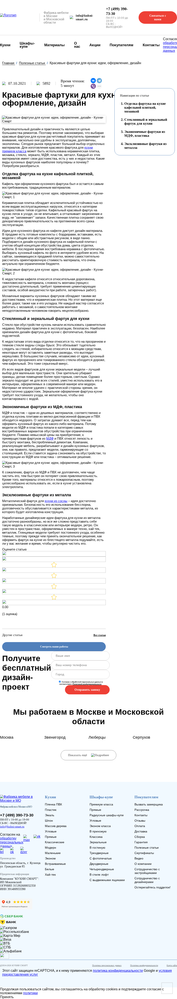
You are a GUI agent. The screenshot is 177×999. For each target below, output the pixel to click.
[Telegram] (99, 80)
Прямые (51, 836)
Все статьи (99, 635)
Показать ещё (78, 755)
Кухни (50, 797)
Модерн (50, 847)
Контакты (151, 45)
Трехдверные (99, 853)
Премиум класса (101, 804)
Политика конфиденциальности (144, 965)
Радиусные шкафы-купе (107, 815)
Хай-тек (50, 874)
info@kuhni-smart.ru (84, 17)
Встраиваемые (55, 863)
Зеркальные (98, 842)
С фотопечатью (101, 858)
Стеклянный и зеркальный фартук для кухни (145, 121)
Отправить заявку (87, 689)
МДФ (50, 438)
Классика (96, 836)
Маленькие (53, 853)
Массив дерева (55, 826)
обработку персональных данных (3, 840)
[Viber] (93, 86)
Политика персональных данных (107, 965)
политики (30, 993)
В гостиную (97, 847)
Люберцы (97, 737)
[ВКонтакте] (93, 80)
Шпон (49, 820)
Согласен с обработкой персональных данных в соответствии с (81, 683)
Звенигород (55, 737)
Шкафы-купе (27, 45)
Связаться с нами (157, 17)
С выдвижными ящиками (107, 880)
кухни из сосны (56, 501)
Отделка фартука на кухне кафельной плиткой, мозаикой (145, 107)
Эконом (50, 858)
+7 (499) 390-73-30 (117, 11)
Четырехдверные (102, 869)
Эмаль (49, 815)
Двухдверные (99, 863)
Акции (94, 45)
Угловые (51, 831)
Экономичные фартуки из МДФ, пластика (144, 133)
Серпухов (141, 737)
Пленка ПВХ (53, 804)
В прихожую (98, 831)
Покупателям (121, 45)
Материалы (54, 45)
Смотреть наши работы (54, 646)
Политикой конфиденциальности (87, 684)
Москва (6, 737)
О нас (77, 45)
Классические (54, 842)
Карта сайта (172, 965)
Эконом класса (100, 826)
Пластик (50, 809)
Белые (49, 869)
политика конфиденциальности (118, 970)
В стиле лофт (99, 874)
